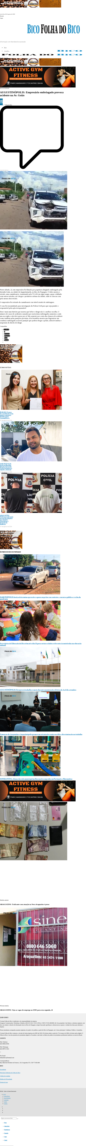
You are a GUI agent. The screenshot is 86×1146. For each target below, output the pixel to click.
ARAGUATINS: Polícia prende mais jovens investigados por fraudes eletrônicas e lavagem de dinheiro (6, 520)
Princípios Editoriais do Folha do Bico (10, 1072)
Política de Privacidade (6, 1079)
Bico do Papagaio (4, 88)
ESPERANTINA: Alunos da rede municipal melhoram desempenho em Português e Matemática (36, 779)
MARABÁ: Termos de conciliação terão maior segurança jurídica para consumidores (6, 415)
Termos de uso (4, 1082)
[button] (17, 1118)
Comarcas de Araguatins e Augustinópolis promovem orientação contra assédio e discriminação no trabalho (41, 734)
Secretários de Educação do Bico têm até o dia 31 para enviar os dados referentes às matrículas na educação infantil (40, 644)
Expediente (3, 1069)
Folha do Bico (8, 105)
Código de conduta (5, 1076)
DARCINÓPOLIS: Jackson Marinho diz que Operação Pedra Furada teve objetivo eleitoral (6, 467)
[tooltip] (6, 329)
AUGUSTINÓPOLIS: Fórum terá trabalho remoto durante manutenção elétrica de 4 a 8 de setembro (38, 690)
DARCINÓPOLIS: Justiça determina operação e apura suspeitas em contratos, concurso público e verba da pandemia (40, 598)
